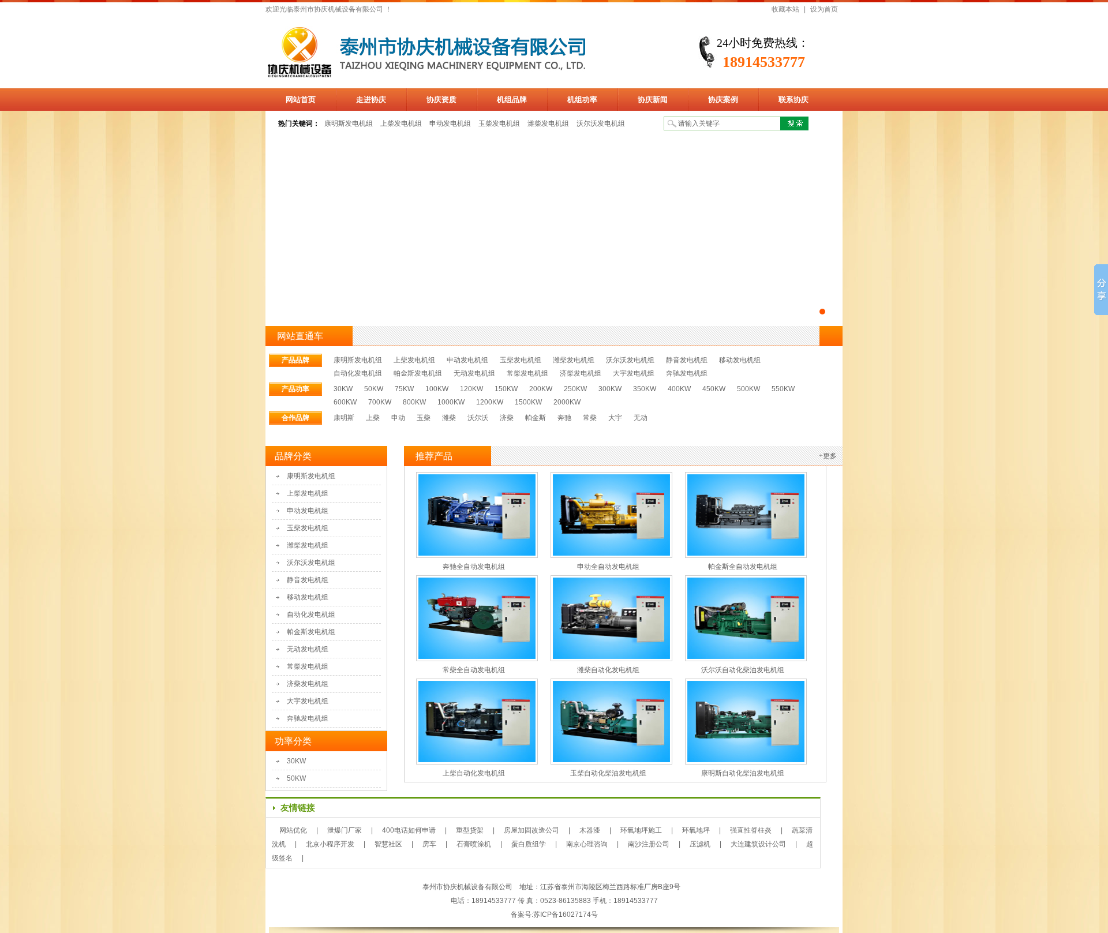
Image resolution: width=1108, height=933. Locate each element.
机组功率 (582, 99)
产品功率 (295, 389)
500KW (748, 389)
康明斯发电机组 (348, 123)
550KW (783, 389)
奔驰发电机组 (687, 373)
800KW (414, 402)
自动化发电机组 (358, 373)
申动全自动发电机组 (608, 567)
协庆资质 (441, 99)
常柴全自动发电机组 (474, 670)
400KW (679, 389)
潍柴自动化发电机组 (608, 670)
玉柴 (424, 418)
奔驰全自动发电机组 (474, 567)
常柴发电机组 (527, 373)
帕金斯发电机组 (418, 373)
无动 (640, 418)
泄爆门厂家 (344, 830)
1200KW (489, 402)
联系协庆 (793, 99)
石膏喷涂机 (473, 844)
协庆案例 (723, 99)
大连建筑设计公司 (758, 844)
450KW (713, 389)
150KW (506, 389)
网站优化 (293, 830)
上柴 (373, 418)
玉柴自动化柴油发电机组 (608, 773)
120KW (471, 389)
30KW (343, 389)
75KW (404, 389)
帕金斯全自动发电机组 (742, 567)
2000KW (567, 402)
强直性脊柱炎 (751, 830)
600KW (345, 402)
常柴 (590, 418)
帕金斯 (535, 418)
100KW (436, 389)
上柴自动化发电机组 (474, 773)
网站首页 (301, 99)
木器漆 (589, 830)
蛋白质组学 (528, 844)
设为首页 (824, 9)
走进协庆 (371, 99)
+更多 (828, 456)
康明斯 (344, 418)
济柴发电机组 (580, 373)
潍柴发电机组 (548, 123)
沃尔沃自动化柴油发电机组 (742, 670)
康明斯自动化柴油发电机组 (742, 773)
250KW (575, 389)
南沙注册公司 (648, 844)
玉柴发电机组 (499, 123)
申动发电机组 (450, 123)
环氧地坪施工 (641, 830)
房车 (429, 844)
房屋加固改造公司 (531, 830)
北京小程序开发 (330, 844)
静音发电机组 (687, 360)
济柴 (507, 418)
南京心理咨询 (587, 844)
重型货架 (470, 830)
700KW (379, 402)
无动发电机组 (474, 373)
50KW (373, 389)
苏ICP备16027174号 (565, 914)
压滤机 (700, 844)
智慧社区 (388, 844)
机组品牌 (512, 99)
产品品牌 (295, 360)
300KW (610, 389)
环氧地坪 (696, 830)
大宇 (615, 418)
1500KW (528, 402)
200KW (540, 389)
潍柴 (449, 418)
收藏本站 (785, 9)
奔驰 (564, 418)
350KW (644, 389)
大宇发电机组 (633, 373)
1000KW (451, 402)
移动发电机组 (740, 360)
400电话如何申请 (409, 830)
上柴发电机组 (401, 123)
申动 (398, 418)
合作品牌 (295, 418)
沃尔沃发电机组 (601, 123)
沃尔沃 (477, 418)
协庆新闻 (653, 99)
